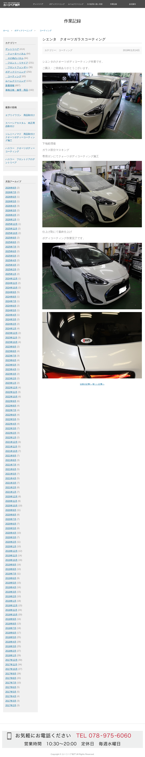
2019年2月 (10, 596)
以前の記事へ (86, 384)
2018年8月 (10, 623)
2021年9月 (10, 455)
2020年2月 (10, 542)
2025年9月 (10, 238)
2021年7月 (10, 465)
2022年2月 (10, 433)
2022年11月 (11, 392)
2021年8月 (10, 460)
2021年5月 (10, 474)
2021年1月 (10, 492)
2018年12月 (11, 605)
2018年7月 (10, 628)
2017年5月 (10, 692)
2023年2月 (10, 378)
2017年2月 (10, 705)
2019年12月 (11, 551)
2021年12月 (11, 442)
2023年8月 (10, 351)
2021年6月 (10, 469)
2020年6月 (10, 524)
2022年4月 (10, 424)
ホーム (6, 30)
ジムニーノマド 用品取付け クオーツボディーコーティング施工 (20, 137)
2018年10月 (11, 614)
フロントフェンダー (16, 67)
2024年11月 (11, 283)
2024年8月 (10, 297)
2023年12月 (11, 333)
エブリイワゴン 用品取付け (20, 115)
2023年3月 (10, 374)
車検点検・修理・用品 (16, 90)
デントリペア (38, 4)
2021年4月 (10, 478)
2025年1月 (10, 274)
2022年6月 (10, 415)
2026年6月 (10, 197)
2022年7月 (10, 410)
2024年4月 (10, 315)
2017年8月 (10, 678)
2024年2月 (10, 324)
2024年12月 (11, 278)
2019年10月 (11, 560)
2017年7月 (10, 683)
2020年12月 (11, 496)
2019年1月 (10, 601)
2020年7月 (10, 519)
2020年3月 (10, 537)
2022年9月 (10, 401)
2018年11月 (11, 610)
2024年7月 (10, 301)
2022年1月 (10, 437)
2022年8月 (10, 406)
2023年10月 (11, 342)
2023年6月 (10, 360)
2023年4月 (10, 369)
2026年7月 (10, 192)
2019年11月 (11, 555)
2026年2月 (10, 215)
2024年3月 (10, 319)
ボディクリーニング (57, 4)
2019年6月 (10, 578)
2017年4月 (10, 696)
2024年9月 (10, 292)
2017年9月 (10, 673)
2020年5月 (10, 528)
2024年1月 (10, 328)
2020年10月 (11, 505)
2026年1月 (10, 219)
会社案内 (132, 4)
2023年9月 (10, 347)
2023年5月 (10, 365)
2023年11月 (11, 337)
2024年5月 (10, 310)
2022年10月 (11, 396)
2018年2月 (10, 651)
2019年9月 (10, 564)
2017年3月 (10, 701)
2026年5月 (10, 201)
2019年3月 (10, 592)
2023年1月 (10, 383)
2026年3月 (10, 210)
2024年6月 (10, 306)
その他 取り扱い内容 (95, 4)
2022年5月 (10, 419)
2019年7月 (10, 574)
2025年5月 (10, 256)
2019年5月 (10, 583)
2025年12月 (11, 224)
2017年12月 (11, 660)
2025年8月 (10, 242)
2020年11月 (11, 501)
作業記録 (113, 4)
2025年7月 (10, 247)
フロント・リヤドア (16, 63)
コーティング (45, 30)
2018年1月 (10, 655)
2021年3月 (10, 483)
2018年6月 (10, 633)
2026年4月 (10, 206)
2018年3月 (10, 646)
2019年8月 (10, 569)
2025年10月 (11, 233)
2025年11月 (11, 228)
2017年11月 (11, 664)
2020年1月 (10, 546)
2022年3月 (10, 428)
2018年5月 (10, 637)
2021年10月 (11, 451)
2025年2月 (10, 269)
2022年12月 (11, 387)
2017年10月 (11, 669)
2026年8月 (10, 188)
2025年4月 (10, 260)
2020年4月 (10, 533)
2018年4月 (10, 642)
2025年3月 (10, 265)
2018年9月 (10, 619)
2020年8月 (10, 515)
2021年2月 (10, 487)
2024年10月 (11, 287)
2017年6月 (10, 687)
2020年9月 (10, 510)
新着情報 (9, 85)
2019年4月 (10, 587)
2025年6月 (10, 251)
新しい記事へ (98, 384)
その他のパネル (14, 58)
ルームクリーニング (75, 4)
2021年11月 (11, 446)
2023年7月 (10, 356)
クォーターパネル (15, 54)
